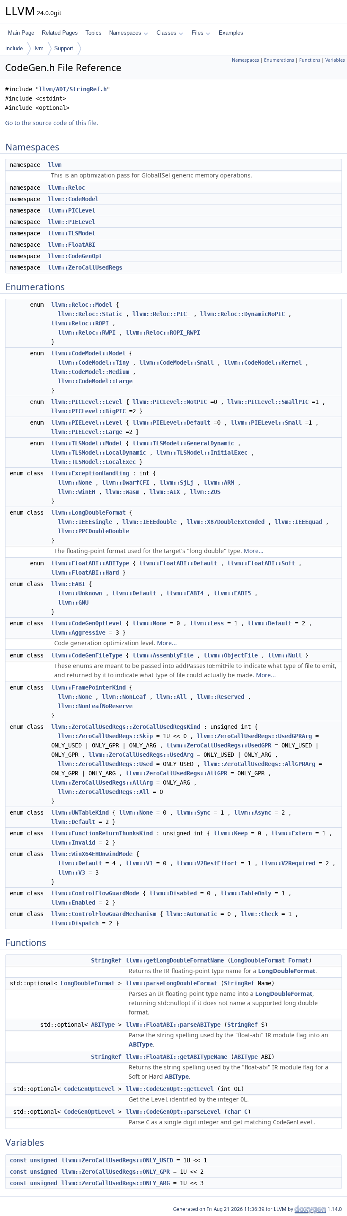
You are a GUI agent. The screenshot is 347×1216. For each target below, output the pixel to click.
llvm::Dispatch (75, 923)
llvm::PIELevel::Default (171, 422)
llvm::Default (134, 593)
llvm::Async (252, 812)
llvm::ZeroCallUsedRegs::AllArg (102, 782)
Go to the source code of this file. (51, 123)
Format (298, 960)
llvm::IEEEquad (298, 521)
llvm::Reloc (66, 187)
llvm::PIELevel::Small (266, 422)
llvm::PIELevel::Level (86, 422)
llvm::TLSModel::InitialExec (202, 452)
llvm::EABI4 (185, 593)
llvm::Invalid (73, 842)
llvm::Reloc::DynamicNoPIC (242, 314)
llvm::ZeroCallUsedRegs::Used (105, 764)
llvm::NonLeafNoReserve (95, 706)
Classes (166, 33)
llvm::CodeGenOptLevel (86, 623)
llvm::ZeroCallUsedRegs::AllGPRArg (259, 764)
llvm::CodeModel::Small (176, 362)
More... (254, 551)
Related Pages (60, 33)
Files (198, 33)
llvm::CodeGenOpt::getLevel (170, 1088)
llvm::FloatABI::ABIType (90, 563)
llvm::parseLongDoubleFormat (171, 983)
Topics (93, 33)
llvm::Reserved (220, 696)
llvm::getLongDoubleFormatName (175, 960)
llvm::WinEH (76, 491)
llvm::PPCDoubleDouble (93, 531)
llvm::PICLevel (71, 210)
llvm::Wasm (122, 491)
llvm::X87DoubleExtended (225, 521)
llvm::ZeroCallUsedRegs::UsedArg (140, 754)
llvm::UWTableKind (80, 812)
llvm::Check (259, 914)
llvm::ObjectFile (231, 655)
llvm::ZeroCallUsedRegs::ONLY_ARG (115, 1183)
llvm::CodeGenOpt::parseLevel (173, 1111)
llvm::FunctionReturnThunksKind (102, 833)
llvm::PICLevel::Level (86, 401)
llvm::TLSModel (71, 233)
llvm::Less (207, 623)
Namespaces (125, 33)
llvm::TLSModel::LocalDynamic (98, 452)
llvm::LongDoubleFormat (88, 512)
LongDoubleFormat (258, 960)
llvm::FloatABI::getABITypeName (176, 1056)
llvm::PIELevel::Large (86, 431)
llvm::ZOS (205, 491)
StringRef (106, 960)
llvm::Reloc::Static (90, 314)
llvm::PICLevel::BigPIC (88, 411)
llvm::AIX (164, 491)
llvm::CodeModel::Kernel (263, 362)
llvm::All (171, 696)
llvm (38, 48)
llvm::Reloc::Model (81, 304)
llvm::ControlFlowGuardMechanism (103, 914)
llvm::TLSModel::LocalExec (93, 461)
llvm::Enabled (73, 902)
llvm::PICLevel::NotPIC (169, 401)
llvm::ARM (219, 482)
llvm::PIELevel (71, 221)
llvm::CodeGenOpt (75, 256)
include (14, 48)
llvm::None (75, 482)
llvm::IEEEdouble (149, 521)
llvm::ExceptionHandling (90, 473)
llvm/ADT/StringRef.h (73, 89)
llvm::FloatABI (71, 244)
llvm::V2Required (288, 863)
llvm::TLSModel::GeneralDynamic (183, 443)
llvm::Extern (291, 833)
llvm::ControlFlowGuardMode (95, 893)
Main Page (21, 33)
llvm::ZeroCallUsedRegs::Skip (105, 736)
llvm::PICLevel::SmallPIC (267, 401)
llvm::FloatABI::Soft (261, 563)
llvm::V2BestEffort (206, 863)
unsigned (43, 1160)
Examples (231, 33)
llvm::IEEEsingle (85, 521)
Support (63, 48)
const (18, 1160)
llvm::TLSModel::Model (86, 443)
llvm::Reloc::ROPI (80, 323)
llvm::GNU (73, 602)
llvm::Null (285, 655)
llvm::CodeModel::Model (88, 353)
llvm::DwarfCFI (125, 482)
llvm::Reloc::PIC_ (161, 314)
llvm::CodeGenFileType (86, 655)
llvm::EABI (68, 584)
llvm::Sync (193, 812)
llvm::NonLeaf (124, 696)
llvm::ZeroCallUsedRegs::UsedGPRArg (254, 736)
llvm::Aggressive (78, 632)
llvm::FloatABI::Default (178, 563)
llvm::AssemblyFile (162, 655)
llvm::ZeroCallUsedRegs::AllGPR (176, 773)
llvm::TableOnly (245, 893)
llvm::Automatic (191, 914)
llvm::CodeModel (73, 199)
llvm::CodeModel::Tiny (93, 362)
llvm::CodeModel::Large (95, 381)
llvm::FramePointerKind (88, 687)
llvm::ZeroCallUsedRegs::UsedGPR (218, 745)
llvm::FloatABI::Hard (85, 572)
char (234, 1111)
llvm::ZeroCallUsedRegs (85, 267)
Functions (309, 60)
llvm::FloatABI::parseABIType (173, 1024)
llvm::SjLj (176, 482)
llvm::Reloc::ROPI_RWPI (163, 332)
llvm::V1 (139, 863)
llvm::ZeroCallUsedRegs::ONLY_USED (117, 1160)
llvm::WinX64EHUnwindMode (91, 854)
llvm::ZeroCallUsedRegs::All (103, 791)
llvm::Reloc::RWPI (87, 332)
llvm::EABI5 (232, 593)
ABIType (103, 1024)
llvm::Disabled (173, 893)
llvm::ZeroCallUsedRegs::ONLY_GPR (115, 1171)
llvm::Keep (231, 833)
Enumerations (279, 60)
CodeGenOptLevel (89, 1088)
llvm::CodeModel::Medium (90, 371)
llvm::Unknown (80, 593)
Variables (335, 60)
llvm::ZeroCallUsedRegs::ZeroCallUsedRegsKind (125, 726)
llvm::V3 (71, 872)
